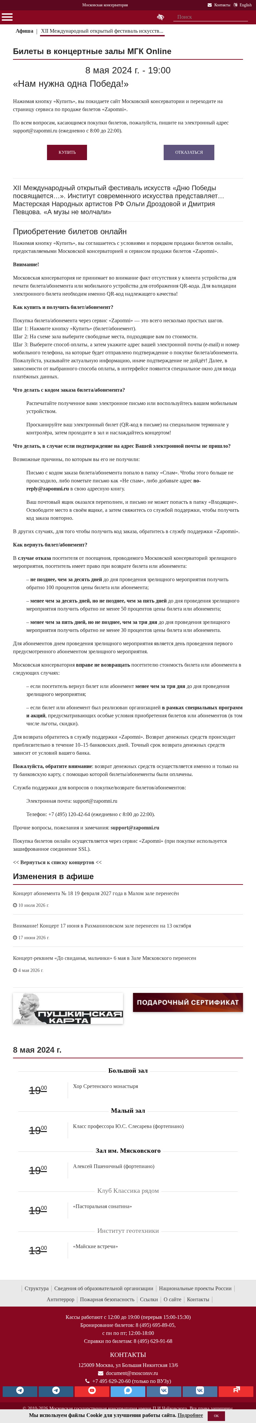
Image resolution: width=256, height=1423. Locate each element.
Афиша (24, 31)
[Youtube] (92, 1391)
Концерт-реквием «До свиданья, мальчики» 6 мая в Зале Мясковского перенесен (104, 958)
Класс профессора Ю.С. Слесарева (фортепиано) (128, 1126)
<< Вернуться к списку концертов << (57, 862)
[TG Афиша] (56, 1391)
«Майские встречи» (95, 1246)
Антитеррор (60, 1299)
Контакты (198, 1299)
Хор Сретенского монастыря (105, 1086)
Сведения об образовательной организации (103, 1288)
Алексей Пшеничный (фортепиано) (113, 1166)
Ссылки (149, 1299)
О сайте (172, 1299)
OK (216, 1416)
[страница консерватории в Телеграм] (20, 1391)
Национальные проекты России (195, 1288)
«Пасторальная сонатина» (102, 1206)
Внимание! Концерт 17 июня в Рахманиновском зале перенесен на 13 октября (102, 926)
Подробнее (190, 1415)
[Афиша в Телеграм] (236, 1391)
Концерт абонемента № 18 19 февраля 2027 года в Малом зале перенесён (96, 893)
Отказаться (189, 152)
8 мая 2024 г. (37, 1049)
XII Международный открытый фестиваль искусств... (102, 31)
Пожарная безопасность (107, 1299)
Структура (37, 1288)
